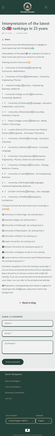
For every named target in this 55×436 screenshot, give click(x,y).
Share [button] (7, 39)
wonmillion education (24, 435)
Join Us (8, 398)
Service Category (12, 381)
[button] (3, 7)
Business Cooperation (14, 393)
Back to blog (29, 303)
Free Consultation (13, 387)
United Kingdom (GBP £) (18, 421)
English (41, 421)
